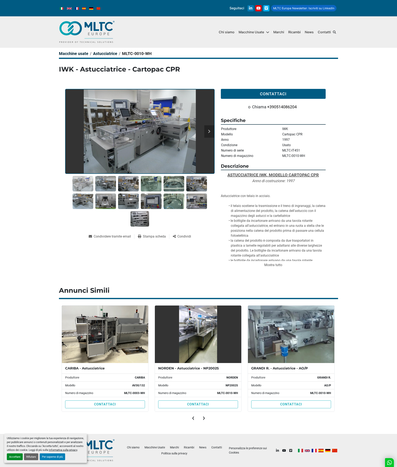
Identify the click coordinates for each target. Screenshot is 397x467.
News (309, 32)
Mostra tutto (273, 265)
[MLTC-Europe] (87, 450)
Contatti (324, 32)
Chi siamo (226, 32)
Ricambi (294, 32)
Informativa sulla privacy (63, 449)
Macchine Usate (251, 32)
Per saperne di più (52, 456)
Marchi (278, 32)
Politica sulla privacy (174, 453)
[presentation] (193, 418)
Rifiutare (31, 456)
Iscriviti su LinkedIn (303, 8)
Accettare (14, 456)
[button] (254, 32)
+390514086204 (282, 106)
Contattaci (273, 93)
